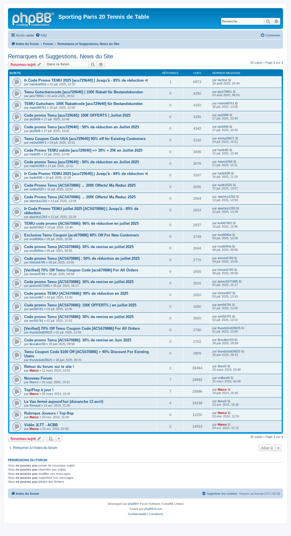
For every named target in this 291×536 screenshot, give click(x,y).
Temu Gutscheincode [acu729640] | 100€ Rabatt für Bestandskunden (83, 92)
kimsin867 (36, 297)
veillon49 (224, 378)
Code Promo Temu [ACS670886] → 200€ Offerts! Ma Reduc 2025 (80, 185)
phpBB (132, 503)
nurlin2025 (37, 189)
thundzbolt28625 (41, 332)
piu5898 (35, 119)
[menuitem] (41, 35)
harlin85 (35, 154)
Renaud (35, 405)
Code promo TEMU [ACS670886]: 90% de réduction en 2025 (76, 293)
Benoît (222, 366)
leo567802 (37, 227)
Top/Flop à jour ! (38, 390)
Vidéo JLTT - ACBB (41, 425)
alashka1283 (38, 201)
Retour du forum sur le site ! (49, 366)
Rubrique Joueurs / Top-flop (49, 413)
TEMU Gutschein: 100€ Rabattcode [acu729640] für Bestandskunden (83, 104)
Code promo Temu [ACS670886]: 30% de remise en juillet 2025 (79, 247)
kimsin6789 (37, 262)
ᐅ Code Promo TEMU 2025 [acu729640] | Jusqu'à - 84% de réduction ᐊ (86, 174)
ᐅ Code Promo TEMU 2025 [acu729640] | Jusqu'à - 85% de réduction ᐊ (86, 80)
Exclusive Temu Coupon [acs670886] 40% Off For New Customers (81, 235)
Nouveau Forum (38, 378)
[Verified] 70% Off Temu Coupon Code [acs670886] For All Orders (81, 270)
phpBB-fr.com (153, 508)
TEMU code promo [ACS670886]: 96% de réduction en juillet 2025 (81, 223)
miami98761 (38, 107)
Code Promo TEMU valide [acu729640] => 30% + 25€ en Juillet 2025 (83, 150)
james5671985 (40, 285)
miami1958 (37, 166)
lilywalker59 (37, 344)
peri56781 (36, 309)
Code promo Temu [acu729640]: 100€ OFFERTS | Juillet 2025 (77, 115)
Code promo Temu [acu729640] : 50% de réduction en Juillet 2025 (81, 127)
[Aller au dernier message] (230, 80)
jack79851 (37, 96)
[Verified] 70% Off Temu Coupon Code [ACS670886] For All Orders (82, 328)
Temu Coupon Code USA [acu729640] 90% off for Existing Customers (85, 139)
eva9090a (36, 239)
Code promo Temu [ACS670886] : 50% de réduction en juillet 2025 (82, 258)
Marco (34, 370)
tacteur (222, 80)
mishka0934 (38, 84)
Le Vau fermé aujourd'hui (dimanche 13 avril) (63, 401)
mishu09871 (38, 142)
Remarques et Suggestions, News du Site (60, 56)
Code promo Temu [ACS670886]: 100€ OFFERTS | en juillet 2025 (80, 305)
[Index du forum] (33, 18)
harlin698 (36, 177)
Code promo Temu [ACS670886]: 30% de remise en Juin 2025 (77, 340)
